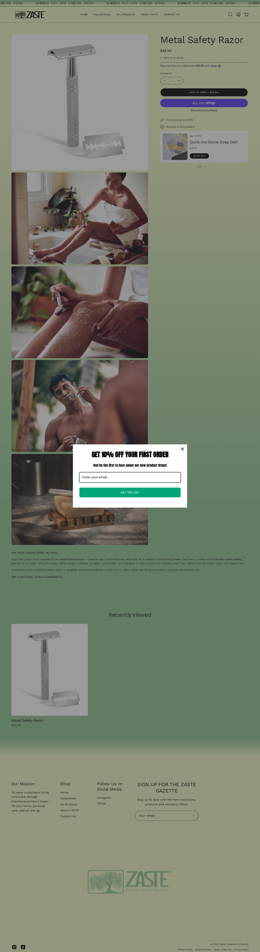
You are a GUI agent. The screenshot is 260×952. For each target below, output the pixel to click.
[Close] (182, 449)
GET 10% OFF (130, 492)
